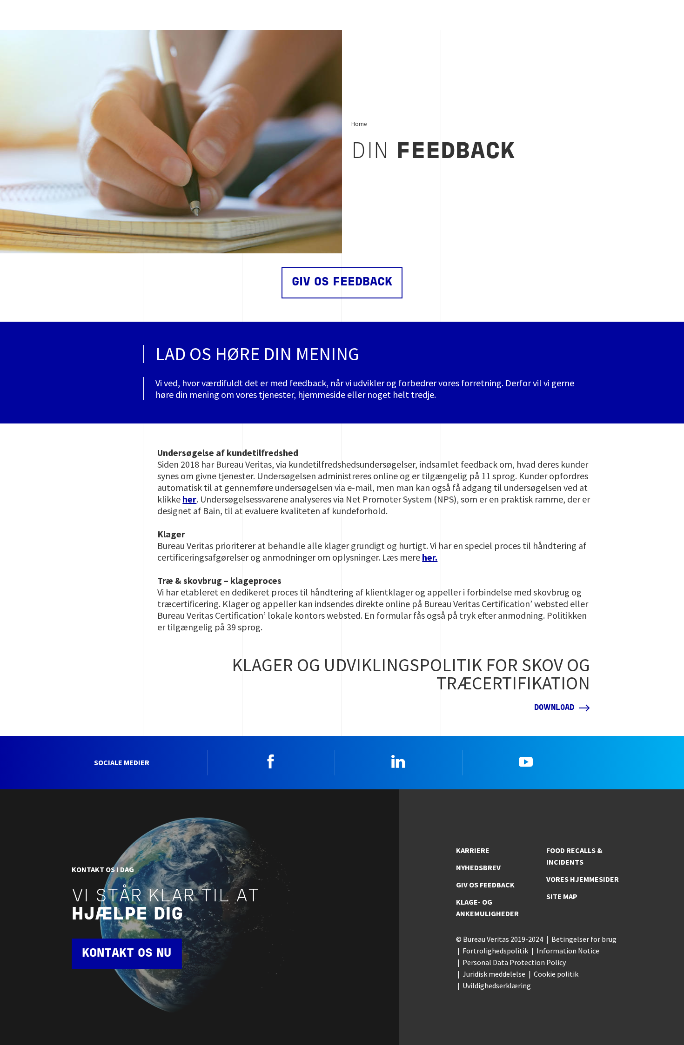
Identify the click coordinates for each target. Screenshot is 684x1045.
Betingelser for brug (584, 939)
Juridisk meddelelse (494, 974)
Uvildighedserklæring (497, 985)
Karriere (473, 850)
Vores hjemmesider (582, 879)
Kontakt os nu (126, 953)
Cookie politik (556, 974)
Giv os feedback (342, 282)
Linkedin (398, 761)
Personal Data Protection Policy (514, 962)
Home (359, 123)
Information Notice (567, 950)
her (189, 499)
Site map (561, 896)
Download (554, 708)
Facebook (271, 761)
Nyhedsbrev (478, 867)
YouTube (526, 761)
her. (429, 557)
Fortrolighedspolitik (495, 950)
